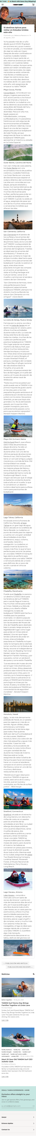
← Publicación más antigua (15, 963)
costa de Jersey (18, 325)
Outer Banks (11, 168)
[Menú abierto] (5, 4)
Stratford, (8, 814)
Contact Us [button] (6, 1129)
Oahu (6, 717)
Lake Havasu (9, 895)
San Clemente (10, 235)
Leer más (5, 1020)
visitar (29, 855)
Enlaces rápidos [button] (7, 1123)
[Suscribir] (31, 1106)
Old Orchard (9, 442)
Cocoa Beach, (9, 93)
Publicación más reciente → (20, 967)
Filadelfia (18, 594)
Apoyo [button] (4, 1117)
